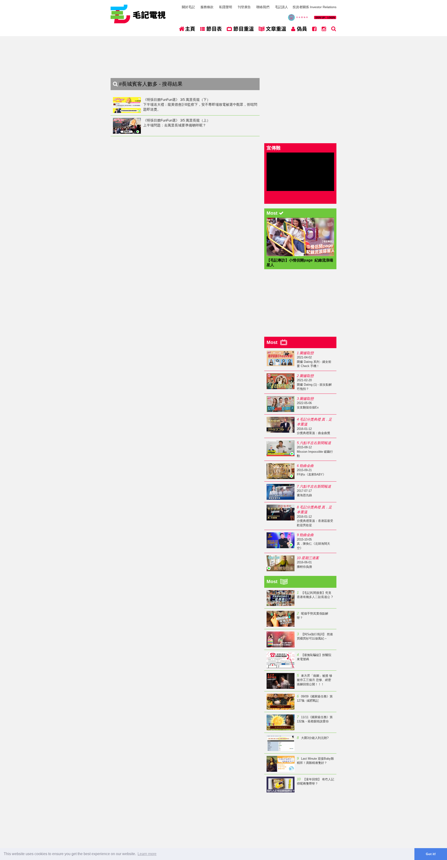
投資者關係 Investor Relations (314, 7)
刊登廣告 (244, 7)
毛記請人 (281, 7)
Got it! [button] (431, 854)
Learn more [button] (147, 854)
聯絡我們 (262, 7)
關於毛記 (188, 7)
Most (273, 342)
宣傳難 (274, 147)
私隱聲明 (225, 7)
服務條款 (206, 7)
